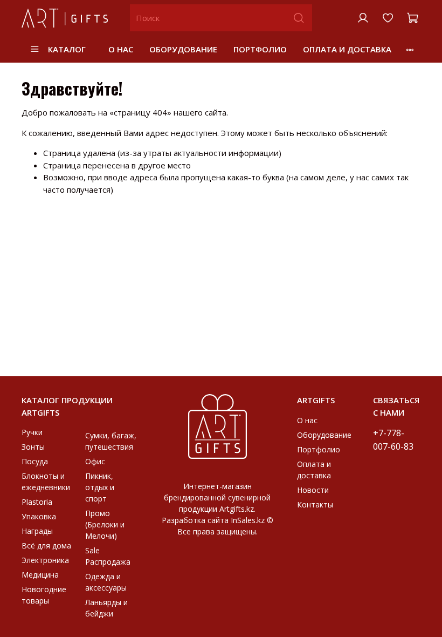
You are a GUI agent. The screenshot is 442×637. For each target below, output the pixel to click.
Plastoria (37, 502)
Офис (95, 461)
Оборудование (183, 49)
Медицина (40, 575)
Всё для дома (46, 545)
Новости (313, 490)
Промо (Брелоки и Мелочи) (105, 524)
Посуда (35, 461)
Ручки (32, 432)
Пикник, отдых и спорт (99, 487)
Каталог (67, 49)
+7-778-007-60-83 (393, 439)
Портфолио (260, 49)
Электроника (45, 560)
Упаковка (39, 516)
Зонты (33, 447)
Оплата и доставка (347, 49)
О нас (120, 49)
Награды (37, 531)
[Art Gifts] (217, 426)
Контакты (315, 504)
